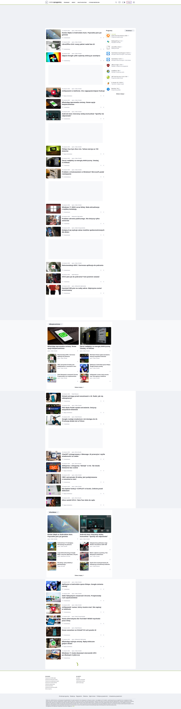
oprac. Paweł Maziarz (77, 417)
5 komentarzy (67, 60)
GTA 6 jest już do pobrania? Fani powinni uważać (80, 277)
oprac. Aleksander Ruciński (63, 556)
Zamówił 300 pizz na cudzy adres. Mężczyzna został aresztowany (82, 289)
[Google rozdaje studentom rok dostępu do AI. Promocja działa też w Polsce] (53, 420)
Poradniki (78, 678)
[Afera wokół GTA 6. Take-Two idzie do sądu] (53, 502)
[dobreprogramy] (56, 2)
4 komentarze (67, 118)
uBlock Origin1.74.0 (116, 64)
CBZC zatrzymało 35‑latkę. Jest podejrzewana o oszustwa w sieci (79, 478)
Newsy (73, 2)
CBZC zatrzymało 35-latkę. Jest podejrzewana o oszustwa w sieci (66, 365)
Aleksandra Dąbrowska (77, 216)
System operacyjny (80, 682)
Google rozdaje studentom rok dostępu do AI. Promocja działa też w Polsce (80, 420)
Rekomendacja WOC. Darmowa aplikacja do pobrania (82, 265)
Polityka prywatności (102, 696)
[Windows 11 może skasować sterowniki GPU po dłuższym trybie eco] (53, 654)
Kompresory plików (115, 90)
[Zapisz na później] (101, 37)
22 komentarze (67, 177)
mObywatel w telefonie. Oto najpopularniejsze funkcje (83, 91)
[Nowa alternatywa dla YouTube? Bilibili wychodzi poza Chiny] (53, 620)
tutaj (73, 706)
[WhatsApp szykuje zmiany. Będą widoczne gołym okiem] (53, 643)
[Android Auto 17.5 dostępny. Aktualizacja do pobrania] (52, 546)
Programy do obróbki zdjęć (50, 678)
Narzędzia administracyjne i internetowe (121, 54)
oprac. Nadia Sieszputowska (78, 228)
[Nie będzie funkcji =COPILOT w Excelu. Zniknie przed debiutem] (53, 490)
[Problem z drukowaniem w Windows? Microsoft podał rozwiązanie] (53, 173)
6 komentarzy (67, 49)
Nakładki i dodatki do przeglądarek (119, 66)
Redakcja (72, 696)
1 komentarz (67, 107)
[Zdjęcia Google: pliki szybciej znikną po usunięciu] (53, 57)
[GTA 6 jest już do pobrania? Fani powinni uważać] (53, 278)
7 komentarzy (67, 401)
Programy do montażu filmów (51, 682)
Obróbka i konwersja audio (117, 72)
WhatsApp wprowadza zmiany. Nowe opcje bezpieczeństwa (78, 103)
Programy (67, 2)
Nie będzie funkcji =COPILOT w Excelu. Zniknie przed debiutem (82, 489)
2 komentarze (67, 37)
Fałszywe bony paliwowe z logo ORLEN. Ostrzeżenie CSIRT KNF (98, 543)
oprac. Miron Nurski (76, 452)
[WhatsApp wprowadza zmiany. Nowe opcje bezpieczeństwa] (53, 104)
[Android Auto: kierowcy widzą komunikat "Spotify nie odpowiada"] (53, 115)
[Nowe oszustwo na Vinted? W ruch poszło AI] (53, 632)
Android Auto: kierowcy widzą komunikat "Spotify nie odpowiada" (83, 115)
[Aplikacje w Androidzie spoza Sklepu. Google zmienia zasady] (84, 368)
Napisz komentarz (68, 96)
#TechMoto (52, 512)
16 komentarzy (67, 612)
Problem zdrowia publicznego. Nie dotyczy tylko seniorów (81, 219)
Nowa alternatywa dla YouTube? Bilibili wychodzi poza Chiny (81, 619)
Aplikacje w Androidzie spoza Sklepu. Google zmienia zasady (100, 365)
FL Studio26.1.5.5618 (117, 82)
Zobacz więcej (78, 387)
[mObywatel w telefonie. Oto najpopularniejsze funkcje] (53, 92)
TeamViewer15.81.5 (116, 59)
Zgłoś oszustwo (82, 2)
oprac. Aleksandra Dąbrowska (79, 286)
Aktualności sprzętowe (80, 679)
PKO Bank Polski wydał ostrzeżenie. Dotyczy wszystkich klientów (100, 355)
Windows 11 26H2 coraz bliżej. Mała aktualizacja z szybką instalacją (80, 208)
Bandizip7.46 (114, 88)
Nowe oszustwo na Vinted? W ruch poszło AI (79, 630)
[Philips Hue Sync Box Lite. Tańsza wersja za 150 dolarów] (53, 150)
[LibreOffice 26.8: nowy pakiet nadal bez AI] (53, 46)
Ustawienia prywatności (115, 696)
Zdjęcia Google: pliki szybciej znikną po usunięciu (81, 56)
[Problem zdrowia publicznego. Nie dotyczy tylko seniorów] (53, 220)
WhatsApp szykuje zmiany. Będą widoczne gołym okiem (78, 642)
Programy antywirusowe (117, 37)
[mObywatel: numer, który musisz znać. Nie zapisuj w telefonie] (84, 378)
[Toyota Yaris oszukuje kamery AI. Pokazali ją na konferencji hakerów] (84, 566)
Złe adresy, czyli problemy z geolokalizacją (65, 563)
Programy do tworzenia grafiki (51, 687)
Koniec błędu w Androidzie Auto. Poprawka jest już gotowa (81, 34)
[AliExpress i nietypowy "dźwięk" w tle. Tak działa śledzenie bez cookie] (53, 467)
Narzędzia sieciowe (116, 42)
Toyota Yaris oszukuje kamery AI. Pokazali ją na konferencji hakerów (100, 563)
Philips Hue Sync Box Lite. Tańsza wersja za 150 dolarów (80, 150)
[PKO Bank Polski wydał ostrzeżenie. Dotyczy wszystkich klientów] (84, 358)
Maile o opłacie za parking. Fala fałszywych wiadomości (99, 553)
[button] (134, 2)
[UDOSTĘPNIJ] (103, 37)
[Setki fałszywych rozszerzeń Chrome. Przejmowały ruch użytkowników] (52, 378)
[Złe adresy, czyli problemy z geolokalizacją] (52, 566)
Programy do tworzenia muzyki (51, 679)
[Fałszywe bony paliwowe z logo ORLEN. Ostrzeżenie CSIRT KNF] (84, 546)
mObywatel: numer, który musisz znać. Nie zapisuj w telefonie (99, 375)
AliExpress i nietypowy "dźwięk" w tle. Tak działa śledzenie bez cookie (81, 467)
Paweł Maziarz (75, 274)
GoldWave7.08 (115, 70)
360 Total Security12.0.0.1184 (119, 76)
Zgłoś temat (92, 696)
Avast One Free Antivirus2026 (119, 35)
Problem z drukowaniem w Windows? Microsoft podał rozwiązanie (83, 173)
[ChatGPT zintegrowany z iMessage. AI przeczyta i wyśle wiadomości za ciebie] (53, 456)
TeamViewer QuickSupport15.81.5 (120, 53)
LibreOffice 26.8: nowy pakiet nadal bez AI (78, 44)
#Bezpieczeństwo (54, 324)
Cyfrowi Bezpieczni (94, 2)
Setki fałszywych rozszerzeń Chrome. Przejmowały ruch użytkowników (67, 375)
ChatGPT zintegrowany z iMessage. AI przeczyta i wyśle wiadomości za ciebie (83, 455)
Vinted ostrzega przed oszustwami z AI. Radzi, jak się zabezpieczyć (82, 397)
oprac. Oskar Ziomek (76, 30)
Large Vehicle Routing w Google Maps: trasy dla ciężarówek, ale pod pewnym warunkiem (67, 553)
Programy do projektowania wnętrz (52, 681)
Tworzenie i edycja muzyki (117, 84)
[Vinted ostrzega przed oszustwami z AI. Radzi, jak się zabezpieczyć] (53, 398)
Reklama (85, 696)
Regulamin (79, 696)
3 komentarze (67, 235)
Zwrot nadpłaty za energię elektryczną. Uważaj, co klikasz (80, 161)
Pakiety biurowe (115, 48)
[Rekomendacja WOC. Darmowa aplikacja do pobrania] (53, 267)
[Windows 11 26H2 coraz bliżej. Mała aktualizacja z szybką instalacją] (53, 209)
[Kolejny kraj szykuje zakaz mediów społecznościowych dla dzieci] (53, 231)
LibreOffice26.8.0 (116, 47)
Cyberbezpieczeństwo (80, 681)
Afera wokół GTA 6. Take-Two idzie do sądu (78, 500)
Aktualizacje (129, 30)
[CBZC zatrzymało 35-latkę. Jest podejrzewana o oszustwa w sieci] (52, 368)
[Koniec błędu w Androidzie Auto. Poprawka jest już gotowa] (53, 34)
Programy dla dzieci (49, 685)
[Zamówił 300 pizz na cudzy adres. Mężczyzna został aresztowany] (53, 290)
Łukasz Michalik (61, 566)
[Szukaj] (116, 2)
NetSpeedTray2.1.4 (116, 41)
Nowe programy (48, 688)
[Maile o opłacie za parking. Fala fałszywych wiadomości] (84, 556)
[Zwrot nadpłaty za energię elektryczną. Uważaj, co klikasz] (53, 162)
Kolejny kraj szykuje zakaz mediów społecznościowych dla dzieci (83, 231)
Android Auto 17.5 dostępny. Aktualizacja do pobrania (65, 543)
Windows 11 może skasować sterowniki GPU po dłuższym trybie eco (79, 654)
